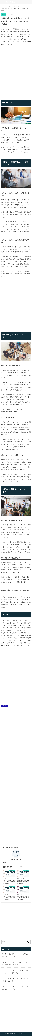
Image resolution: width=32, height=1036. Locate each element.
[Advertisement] (15, 59)
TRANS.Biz (13, 1033)
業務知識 (4, 14)
